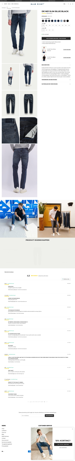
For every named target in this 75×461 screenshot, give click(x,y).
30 (49, 25)
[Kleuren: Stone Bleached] (61, 21)
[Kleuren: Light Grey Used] (64, 21)
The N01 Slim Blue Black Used (12, 301)
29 (46, 25)
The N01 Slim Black (11, 361)
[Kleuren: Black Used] (43, 21)
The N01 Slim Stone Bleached (12, 289)
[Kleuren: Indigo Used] (55, 21)
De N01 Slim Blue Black (11, 325)
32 (56, 25)
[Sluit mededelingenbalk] (74, 1)
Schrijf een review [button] (66, 279)
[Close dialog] (72, 429)
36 (65, 25)
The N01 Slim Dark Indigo (12, 313)
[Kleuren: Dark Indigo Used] (58, 21)
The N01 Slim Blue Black (11, 385)
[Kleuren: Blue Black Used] (49, 21)
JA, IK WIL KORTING (63, 444)
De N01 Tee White (51, 49)
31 (52, 25)
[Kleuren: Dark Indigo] (52, 21)
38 (69, 25)
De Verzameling (9, 8)
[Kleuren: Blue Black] (46, 21)
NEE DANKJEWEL (63, 447)
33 (59, 25)
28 (43, 25)
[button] (2, 4)
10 (44, 401)
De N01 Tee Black (51, 57)
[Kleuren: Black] (67, 21)
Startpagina (4, 7)
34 (62, 25)
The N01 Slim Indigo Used (12, 373)
